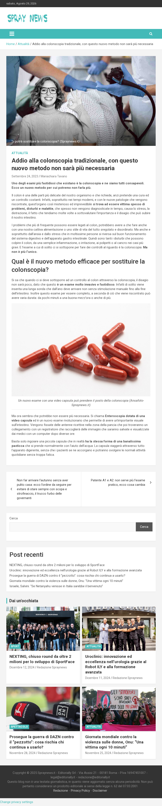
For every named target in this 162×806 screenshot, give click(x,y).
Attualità (20, 153)
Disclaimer (100, 790)
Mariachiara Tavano (54, 176)
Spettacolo (19, 726)
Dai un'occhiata (23, 600)
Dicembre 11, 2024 (97, 678)
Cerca (13, 518)
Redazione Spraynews (52, 667)
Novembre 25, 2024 (98, 753)
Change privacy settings (16, 802)
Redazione (60, 790)
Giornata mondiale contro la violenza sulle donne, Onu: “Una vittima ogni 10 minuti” (66, 581)
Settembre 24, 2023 (25, 176)
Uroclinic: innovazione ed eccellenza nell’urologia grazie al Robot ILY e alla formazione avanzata (75, 570)
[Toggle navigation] (11, 34)
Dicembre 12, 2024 (21, 667)
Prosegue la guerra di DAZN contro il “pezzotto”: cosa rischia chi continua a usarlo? (67, 575)
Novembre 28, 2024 (22, 753)
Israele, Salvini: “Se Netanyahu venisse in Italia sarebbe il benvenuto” (56, 586)
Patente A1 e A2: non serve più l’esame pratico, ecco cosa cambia (118, 482)
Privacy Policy (80, 790)
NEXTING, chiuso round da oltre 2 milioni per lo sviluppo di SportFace (57, 565)
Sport (15, 646)
